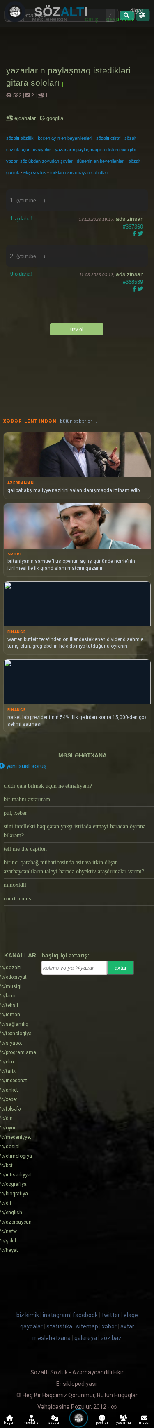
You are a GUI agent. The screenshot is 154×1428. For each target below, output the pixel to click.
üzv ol (76, 329)
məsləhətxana (82, 755)
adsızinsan (130, 218)
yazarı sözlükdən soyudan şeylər (39, 161)
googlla (54, 118)
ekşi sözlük (34, 172)
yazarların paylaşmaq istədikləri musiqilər (96, 149)
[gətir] (127, 15)
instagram (56, 1315)
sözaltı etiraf (108, 138)
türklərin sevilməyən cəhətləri (79, 172)
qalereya (85, 1338)
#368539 (133, 282)
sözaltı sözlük (20, 138)
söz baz (111, 1338)
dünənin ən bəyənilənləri (100, 161)
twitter (110, 1315)
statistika (59, 1326)
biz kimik (28, 1315)
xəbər (109, 1326)
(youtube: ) (30, 201)
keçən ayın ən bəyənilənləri (65, 138)
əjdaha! (21, 218)
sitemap (87, 1326)
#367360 (133, 227)
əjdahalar (26, 118)
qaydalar (31, 1326)
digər (136, 10)
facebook (85, 1315)
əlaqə (131, 1315)
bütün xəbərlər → (79, 421)
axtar (120, 968)
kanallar (20, 955)
